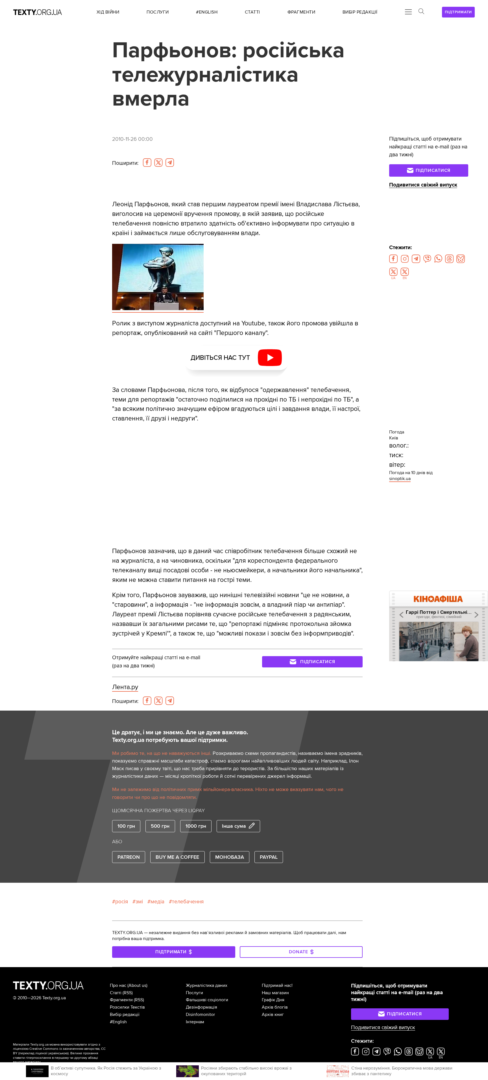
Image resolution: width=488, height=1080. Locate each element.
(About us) (137, 985)
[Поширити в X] (158, 162)
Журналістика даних (206, 985)
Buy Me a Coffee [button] (177, 857)
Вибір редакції (125, 1014)
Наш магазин (275, 993)
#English (118, 1022)
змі (139, 901)
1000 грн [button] (196, 826)
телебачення (188, 901)
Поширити (125, 163)
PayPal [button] (269, 857)
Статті (115, 993)
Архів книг (273, 1014)
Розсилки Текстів (127, 1007)
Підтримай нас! (277, 985)
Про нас (118, 985)
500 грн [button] (160, 826)
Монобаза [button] (229, 857)
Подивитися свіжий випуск (423, 185)
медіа (157, 901)
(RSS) (128, 993)
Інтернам (195, 1022)
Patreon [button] (128, 857)
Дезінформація (201, 1007)
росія (121, 901)
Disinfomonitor (200, 1014)
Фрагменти (121, 1000)
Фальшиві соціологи (207, 1000)
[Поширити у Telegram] (169, 162)
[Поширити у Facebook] (147, 162)
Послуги (194, 993)
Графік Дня (273, 1000)
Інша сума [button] (234, 826)
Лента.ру (125, 687)
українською (58, 1053)
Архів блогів (275, 1007)
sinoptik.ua (400, 478)
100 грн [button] (126, 826)
